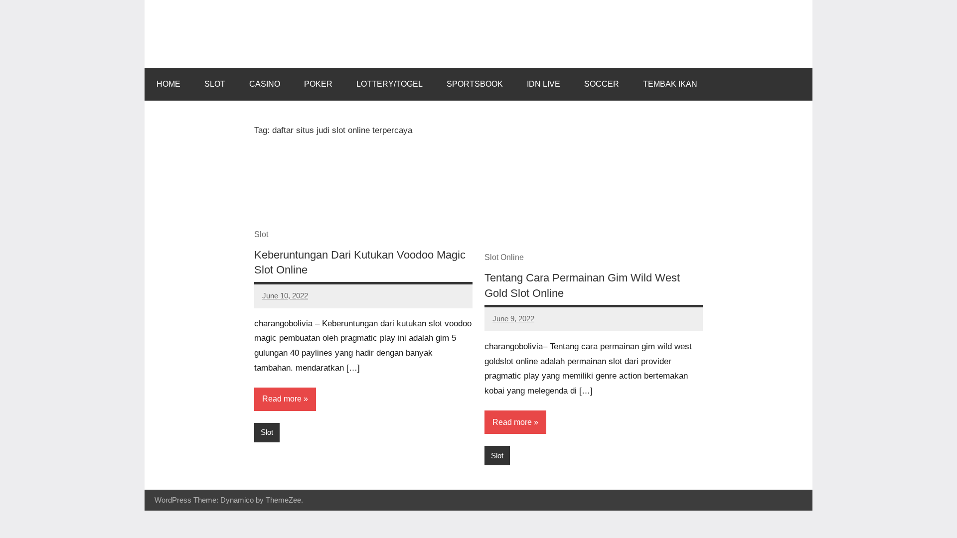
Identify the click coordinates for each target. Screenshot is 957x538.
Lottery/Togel (389, 84)
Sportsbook (475, 84)
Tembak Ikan (670, 84)
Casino (264, 84)
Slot (214, 84)
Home (168, 84)
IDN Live (543, 84)
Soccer (601, 84)
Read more (282, 399)
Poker (318, 84)
